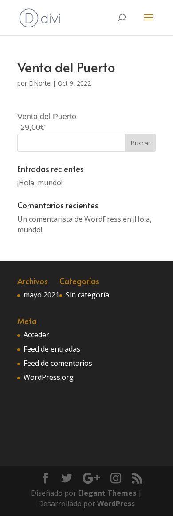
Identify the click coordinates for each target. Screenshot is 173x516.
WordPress (116, 503)
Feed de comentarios (58, 363)
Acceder (36, 335)
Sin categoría (87, 295)
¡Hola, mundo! (40, 183)
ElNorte (40, 83)
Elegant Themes (107, 493)
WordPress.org (49, 377)
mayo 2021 (41, 295)
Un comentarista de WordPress (69, 219)
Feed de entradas (52, 349)
